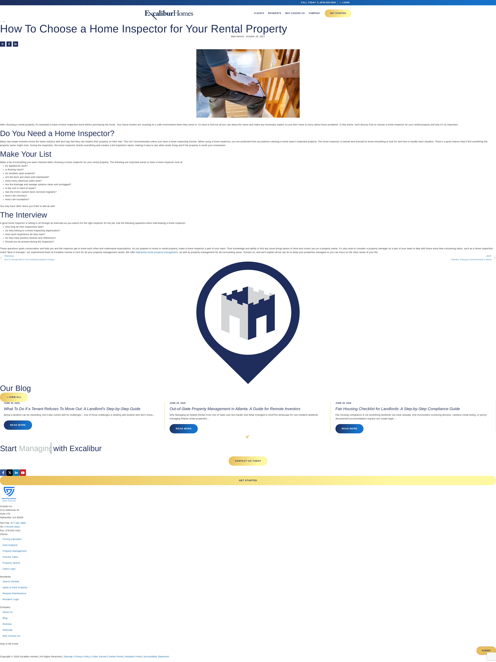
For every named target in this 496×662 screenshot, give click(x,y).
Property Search (11, 563)
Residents (274, 13)
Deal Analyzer (10, 545)
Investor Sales (10, 557)
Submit (486, 650)
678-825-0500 (12, 526)
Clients (259, 13)
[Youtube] (23, 472)
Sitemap (68, 656)
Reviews (7, 624)
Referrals (8, 630)
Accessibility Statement (156, 656)
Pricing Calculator (12, 539)
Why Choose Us (295, 13)
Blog (5, 618)
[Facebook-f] (3, 472)
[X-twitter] (9, 472)
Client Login (9, 569)
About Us (8, 612)
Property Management (15, 551)
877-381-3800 (18, 523)
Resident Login (11, 599)
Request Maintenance (14, 593)
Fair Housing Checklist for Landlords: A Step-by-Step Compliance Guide (397, 409)
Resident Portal (133, 656)
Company (314, 13)
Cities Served (99, 656)
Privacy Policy (82, 656)
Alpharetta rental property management (157, 252)
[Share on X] (2, 44)
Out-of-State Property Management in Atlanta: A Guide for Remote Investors (235, 409)
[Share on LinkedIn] (15, 44)
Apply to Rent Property (15, 587)
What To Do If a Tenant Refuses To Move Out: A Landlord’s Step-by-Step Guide (72, 409)
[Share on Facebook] (9, 44)
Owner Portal (116, 656)
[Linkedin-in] (16, 472)
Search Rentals (11, 581)
